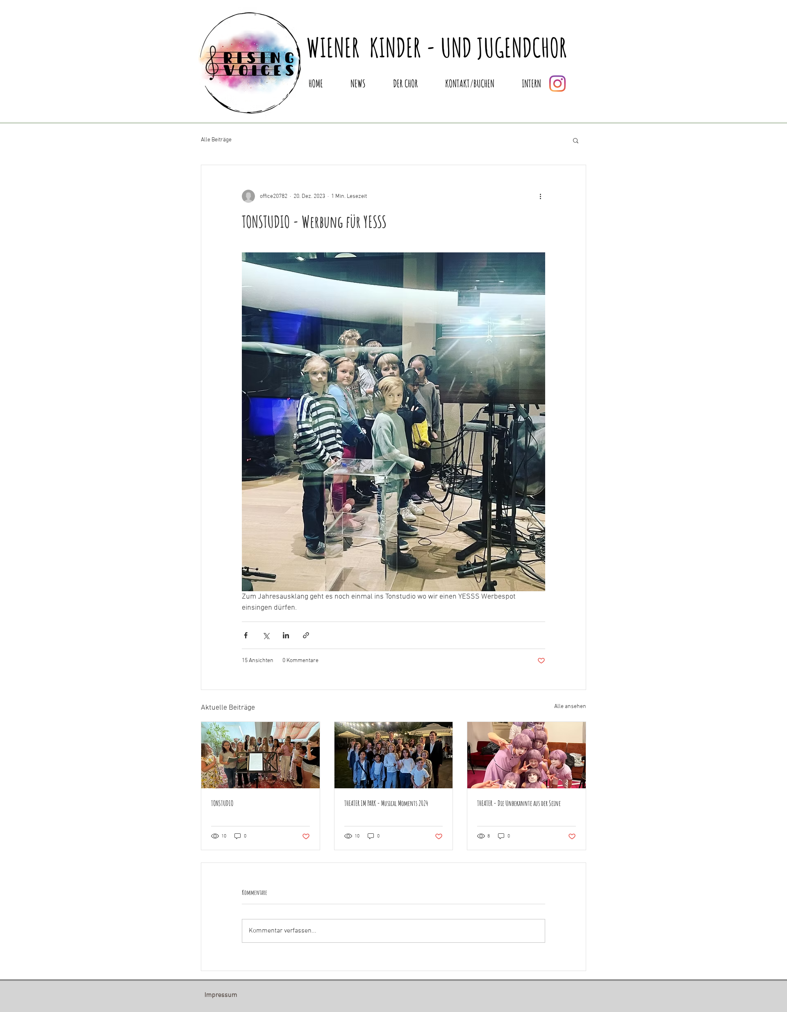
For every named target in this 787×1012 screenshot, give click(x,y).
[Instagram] (557, 83)
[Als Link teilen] (306, 635)
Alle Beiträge (216, 139)
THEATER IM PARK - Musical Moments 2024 (386, 803)
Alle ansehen (570, 706)
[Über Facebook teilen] (246, 635)
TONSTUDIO (222, 803)
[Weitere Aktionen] (540, 196)
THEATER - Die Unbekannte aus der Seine (519, 803)
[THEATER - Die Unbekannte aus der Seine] (526, 755)
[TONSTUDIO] (260, 755)
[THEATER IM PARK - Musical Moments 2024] (393, 755)
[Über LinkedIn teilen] (286, 635)
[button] (576, 140)
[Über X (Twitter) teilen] (266, 635)
